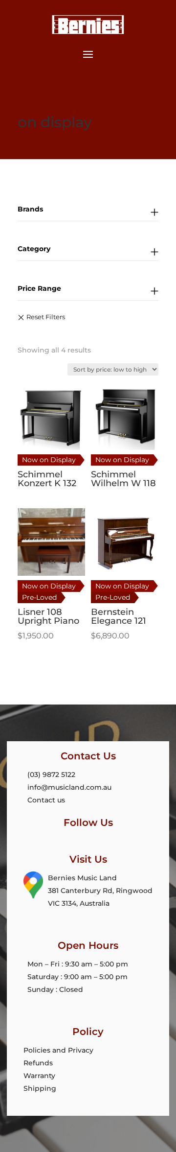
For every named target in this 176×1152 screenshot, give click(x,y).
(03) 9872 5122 (51, 774)
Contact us (46, 800)
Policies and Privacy (58, 1050)
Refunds (38, 1062)
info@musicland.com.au (69, 787)
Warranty (39, 1075)
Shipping (39, 1088)
